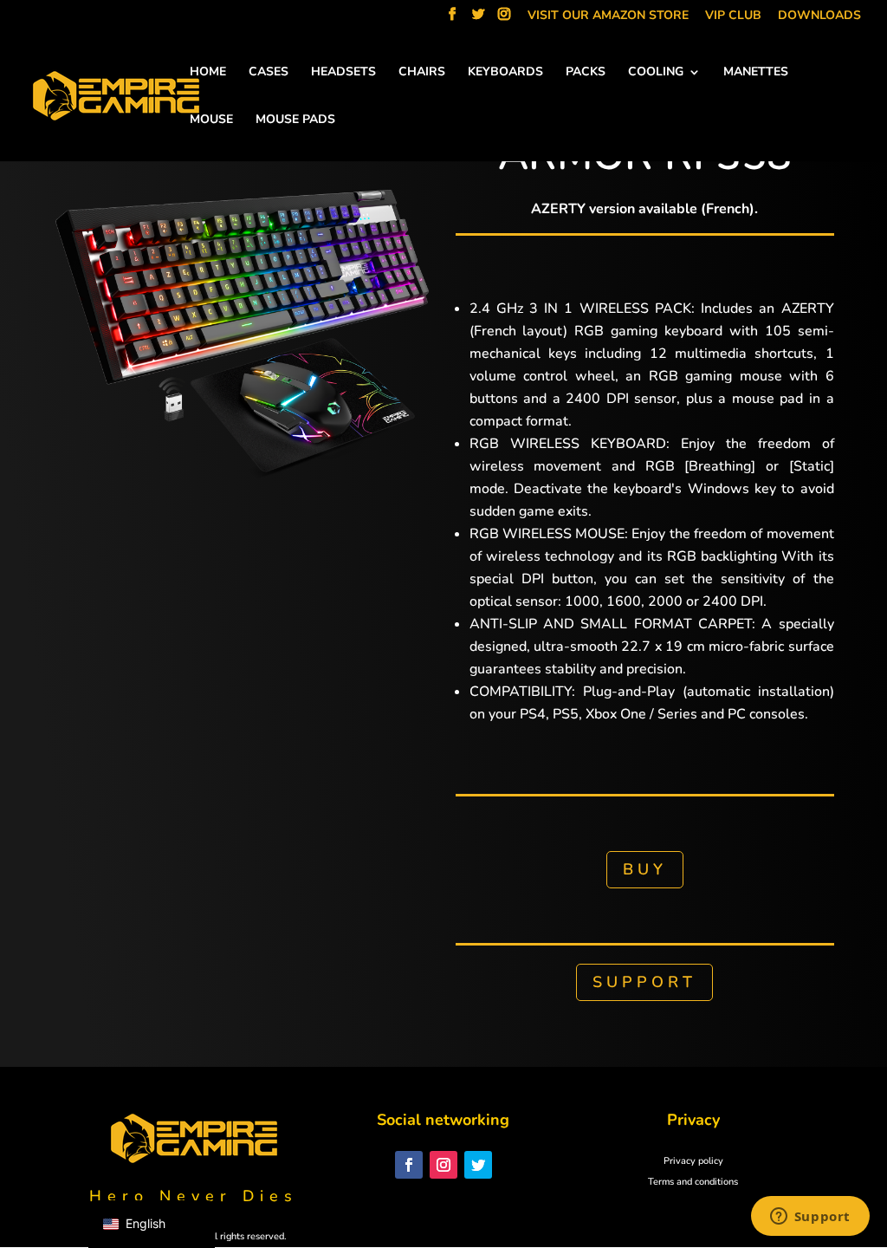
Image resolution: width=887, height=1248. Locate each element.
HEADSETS (343, 73)
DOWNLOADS (819, 16)
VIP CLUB (733, 16)
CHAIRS (421, 73)
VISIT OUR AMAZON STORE (608, 16)
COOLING (655, 73)
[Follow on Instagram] (443, 1165)
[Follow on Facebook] (409, 1165)
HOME (208, 73)
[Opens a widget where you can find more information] (810, 1217)
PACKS (585, 73)
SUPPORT (644, 982)
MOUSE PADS (295, 120)
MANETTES (755, 73)
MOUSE (211, 120)
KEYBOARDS (505, 73)
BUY (645, 869)
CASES (268, 73)
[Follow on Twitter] (478, 1165)
